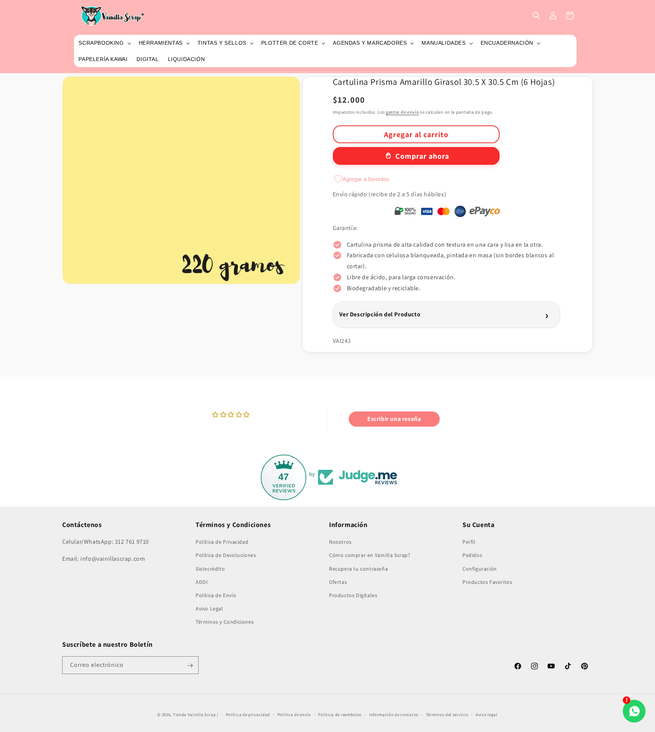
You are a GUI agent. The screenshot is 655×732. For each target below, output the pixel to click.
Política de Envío (216, 595)
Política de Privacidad (222, 541)
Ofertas (338, 581)
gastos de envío (402, 112)
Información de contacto (393, 714)
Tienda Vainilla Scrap (194, 714)
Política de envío (294, 714)
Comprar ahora (422, 156)
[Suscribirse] (190, 665)
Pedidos (472, 555)
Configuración (479, 568)
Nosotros (340, 541)
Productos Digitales (353, 595)
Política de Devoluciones (226, 555)
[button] (104, 43)
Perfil (469, 541)
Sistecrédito (210, 568)
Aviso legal (487, 714)
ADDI (202, 581)
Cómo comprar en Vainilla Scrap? (370, 555)
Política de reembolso (340, 714)
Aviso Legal (209, 608)
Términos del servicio (447, 714)
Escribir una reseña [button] (394, 419)
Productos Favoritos (487, 581)
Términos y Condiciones (225, 621)
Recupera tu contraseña (358, 568)
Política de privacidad (248, 714)
